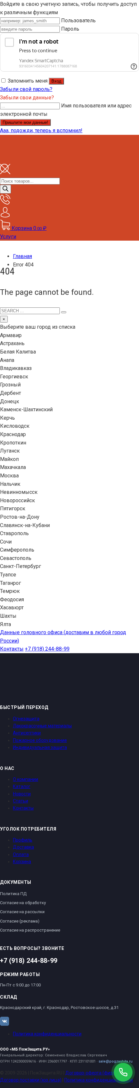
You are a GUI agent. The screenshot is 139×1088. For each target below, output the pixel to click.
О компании (25, 779)
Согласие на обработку (23, 902)
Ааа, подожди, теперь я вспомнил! (41, 130)
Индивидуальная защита (40, 747)
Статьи (20, 801)
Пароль (70, 29)
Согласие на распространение (30, 930)
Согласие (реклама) (19, 921)
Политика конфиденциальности (47, 1033)
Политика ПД (13, 893)
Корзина (22, 861)
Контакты (12, 649)
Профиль (22, 840)
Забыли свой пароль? (26, 89)
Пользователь (78, 20)
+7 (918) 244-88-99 (47, 649)
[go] (63, 312)
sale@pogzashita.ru (116, 1061)
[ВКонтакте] (4, 1021)
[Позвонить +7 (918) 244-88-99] (123, 1072)
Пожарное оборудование (40, 740)
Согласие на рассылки (22, 911)
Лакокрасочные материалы (42, 725)
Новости (22, 793)
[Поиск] (5, 189)
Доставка (23, 847)
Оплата (21, 854)
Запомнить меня (27, 81)
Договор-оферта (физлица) (95, 1072)
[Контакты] (5, 203)
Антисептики (27, 732)
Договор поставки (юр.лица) (30, 1080)
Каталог (21, 786)
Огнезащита (26, 718)
